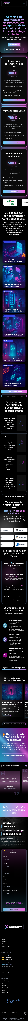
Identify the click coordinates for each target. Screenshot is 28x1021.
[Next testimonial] (26, 765)
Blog (3, 944)
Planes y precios (6, 946)
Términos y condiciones (15, 1013)
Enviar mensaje (14, 909)
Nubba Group (5, 981)
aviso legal (18, 903)
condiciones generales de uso (13, 903)
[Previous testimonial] (24, 765)
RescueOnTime (6, 988)
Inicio (3, 939)
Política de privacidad (3, 1013)
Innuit (3, 990)
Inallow (4, 985)
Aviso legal (25, 1013)
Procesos (4, 941)
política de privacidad (11, 905)
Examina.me (5, 992)
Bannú (3, 983)
